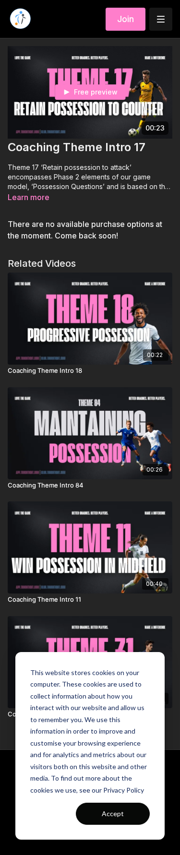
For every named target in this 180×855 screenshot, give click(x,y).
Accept (113, 813)
